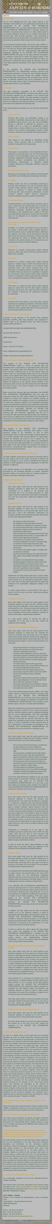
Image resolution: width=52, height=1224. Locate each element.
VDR (4, 1199)
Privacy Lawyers (34, 1189)
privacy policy (44, 1220)
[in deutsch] (4, 12)
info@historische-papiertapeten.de (20, 1216)
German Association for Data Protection (30, 1187)
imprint (35, 1220)
